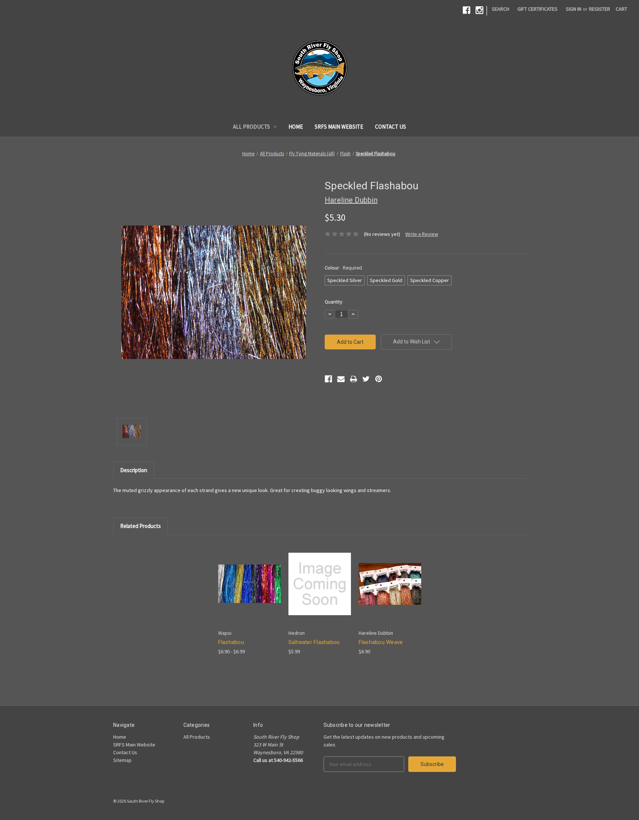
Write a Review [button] (421, 234)
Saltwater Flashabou (314, 642)
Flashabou (231, 642)
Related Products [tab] (140, 525)
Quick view (243, 577)
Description (133, 470)
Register (599, 9)
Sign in (573, 9)
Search (500, 9)
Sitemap (122, 760)
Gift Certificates (537, 9)
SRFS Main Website (339, 126)
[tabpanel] (249, 599)
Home (295, 126)
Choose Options (249, 590)
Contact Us (390, 126)
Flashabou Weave (381, 642)
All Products (251, 126)
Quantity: (334, 302)
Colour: (343, 268)
